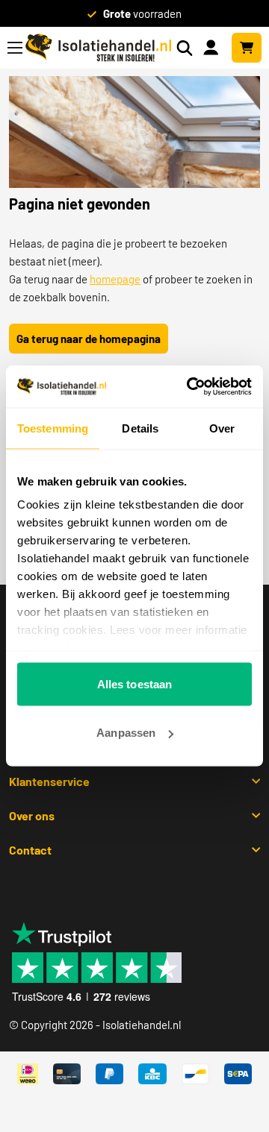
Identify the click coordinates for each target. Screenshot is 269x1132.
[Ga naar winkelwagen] (247, 48)
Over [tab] (222, 427)
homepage (115, 279)
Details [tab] (140, 427)
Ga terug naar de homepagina (88, 338)
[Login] (213, 46)
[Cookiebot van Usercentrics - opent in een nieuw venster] (190, 387)
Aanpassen (125, 732)
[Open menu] (14, 48)
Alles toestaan (134, 683)
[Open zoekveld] (184, 48)
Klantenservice (49, 781)
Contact (30, 850)
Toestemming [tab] (52, 427)
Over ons (32, 815)
